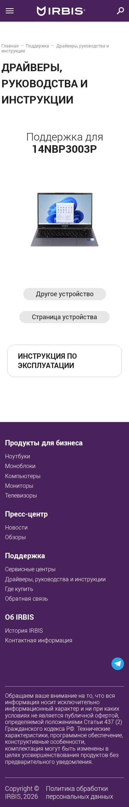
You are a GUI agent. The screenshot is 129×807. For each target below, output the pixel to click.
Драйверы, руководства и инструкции (55, 579)
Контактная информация (38, 640)
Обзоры (15, 537)
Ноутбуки (17, 456)
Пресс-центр (26, 513)
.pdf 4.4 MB (92, 360)
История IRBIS (24, 630)
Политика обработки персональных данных (79, 792)
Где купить (19, 589)
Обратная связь (26, 598)
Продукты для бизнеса (44, 442)
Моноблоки (20, 466)
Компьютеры (22, 476)
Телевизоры (21, 495)
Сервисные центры (30, 569)
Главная (10, 46)
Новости (16, 527)
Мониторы (19, 486)
